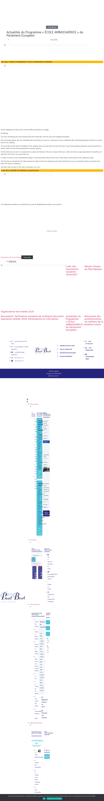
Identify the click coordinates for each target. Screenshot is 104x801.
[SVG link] (13, 597)
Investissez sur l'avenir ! (37, 743)
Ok (44, 798)
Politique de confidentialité (54, 798)
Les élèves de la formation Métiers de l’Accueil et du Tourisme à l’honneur (46, 491)
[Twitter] (48, 628)
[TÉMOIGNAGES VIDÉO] (40, 568)
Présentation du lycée (67, 345)
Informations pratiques (68, 353)
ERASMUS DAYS (41, 484)
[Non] (101, 797)
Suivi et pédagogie (66, 349)
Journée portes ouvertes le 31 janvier (42, 425)
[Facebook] (48, 622)
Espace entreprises (66, 356)
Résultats (35, 563)
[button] (69, 346)
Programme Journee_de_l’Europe (11, 257)
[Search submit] (34, 559)
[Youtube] (48, 634)
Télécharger (27, 257)
